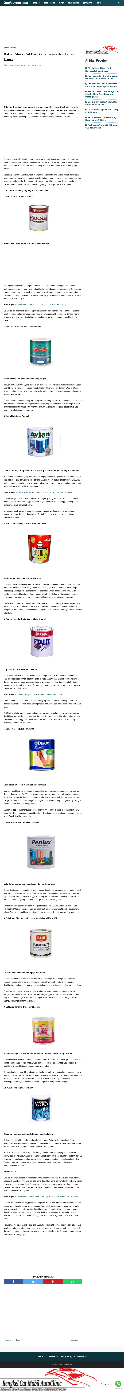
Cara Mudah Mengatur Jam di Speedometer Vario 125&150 (38, 694)
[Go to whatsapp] (118, 1384)
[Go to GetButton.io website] (118, 1388)
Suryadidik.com (16, 3)
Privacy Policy (66, 1357)
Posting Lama (75, 1340)
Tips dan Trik (38, 9)
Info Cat (36, 3)
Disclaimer (81, 1357)
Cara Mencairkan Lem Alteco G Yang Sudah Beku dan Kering (39, 305)
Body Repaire (49, 3)
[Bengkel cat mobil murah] (102, 53)
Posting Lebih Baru (12, 1340)
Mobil (99, 3)
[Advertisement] (62, 25)
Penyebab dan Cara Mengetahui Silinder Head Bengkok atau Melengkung (102, 94)
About (40, 1357)
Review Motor (73, 3)
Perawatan (87, 3)
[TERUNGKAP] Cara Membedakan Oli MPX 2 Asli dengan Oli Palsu (42, 492)
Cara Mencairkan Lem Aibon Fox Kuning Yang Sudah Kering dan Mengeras (45, 1197)
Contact (51, 1357)
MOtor (61, 3)
